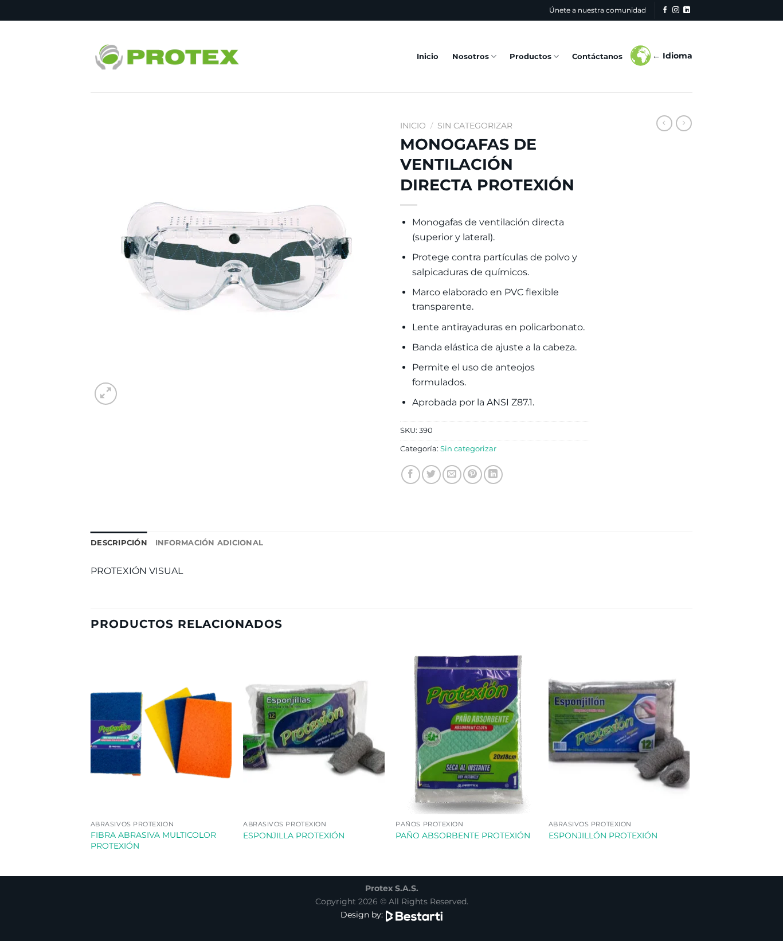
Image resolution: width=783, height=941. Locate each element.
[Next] (689, 760)
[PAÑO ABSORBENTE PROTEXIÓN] (466, 730)
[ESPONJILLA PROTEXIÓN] (314, 730)
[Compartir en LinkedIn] (493, 474)
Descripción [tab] (119, 542)
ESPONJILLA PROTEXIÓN (293, 835)
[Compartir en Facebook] (410, 474)
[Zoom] (106, 393)
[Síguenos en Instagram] (675, 10)
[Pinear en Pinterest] (472, 474)
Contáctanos (597, 56)
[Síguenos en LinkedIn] (686, 10)
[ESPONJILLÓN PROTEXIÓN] (619, 730)
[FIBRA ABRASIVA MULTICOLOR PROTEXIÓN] (161, 730)
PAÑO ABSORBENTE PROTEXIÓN (463, 835)
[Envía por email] (452, 474)
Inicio (428, 56)
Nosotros (470, 56)
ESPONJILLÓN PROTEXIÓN (603, 835)
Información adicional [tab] (209, 542)
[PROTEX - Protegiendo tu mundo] (166, 56)
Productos (530, 56)
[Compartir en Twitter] (431, 474)
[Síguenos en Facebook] (664, 10)
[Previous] (91, 760)
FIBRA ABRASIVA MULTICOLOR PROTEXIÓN (153, 840)
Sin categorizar (474, 125)
